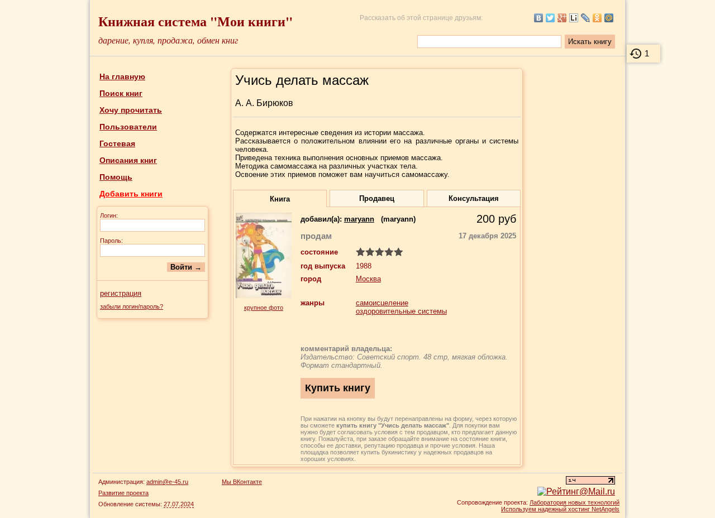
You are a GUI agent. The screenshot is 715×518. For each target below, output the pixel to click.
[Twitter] (550, 18)
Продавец (376, 198)
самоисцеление (382, 303)
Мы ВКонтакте (242, 481)
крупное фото (263, 307)
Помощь (115, 176)
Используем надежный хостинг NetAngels (560, 509)
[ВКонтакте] (539, 18)
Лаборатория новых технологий (574, 502)
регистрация (120, 293)
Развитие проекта (123, 493)
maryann (359, 219)
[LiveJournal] (586, 18)
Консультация (474, 198)
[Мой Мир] (609, 18)
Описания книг (128, 160)
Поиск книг (120, 93)
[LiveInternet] (574, 18)
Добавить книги (131, 193)
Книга (280, 199)
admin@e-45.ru (167, 481)
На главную (122, 76)
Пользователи (128, 126)
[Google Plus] (562, 18)
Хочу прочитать (130, 109)
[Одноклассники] (597, 18)
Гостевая (117, 143)
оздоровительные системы (401, 311)
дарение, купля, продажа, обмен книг (168, 40)
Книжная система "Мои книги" (195, 21)
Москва (368, 279)
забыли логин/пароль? (131, 306)
